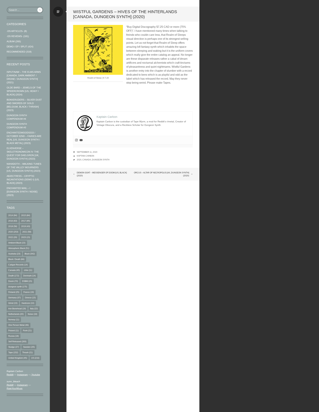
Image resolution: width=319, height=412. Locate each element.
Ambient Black (16, 243)
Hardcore (28, 303)
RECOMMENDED (16, 51)
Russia (13, 336)
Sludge (13, 347)
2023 (25, 237)
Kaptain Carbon (85, 156)
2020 (13, 232)
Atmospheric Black (18, 248)
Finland (13, 292)
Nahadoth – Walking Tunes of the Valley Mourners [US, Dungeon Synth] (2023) (24, 167)
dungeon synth (17, 287)
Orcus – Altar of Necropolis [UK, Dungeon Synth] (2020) (161, 174)
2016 (12, 221)
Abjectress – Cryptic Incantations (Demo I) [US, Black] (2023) (23, 179)
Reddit (10, 374)
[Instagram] (76, 140)
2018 (12, 226)
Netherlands (16, 314)
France (28, 292)
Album (11, 41)
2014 (12, 215)
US (35, 358)
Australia (14, 254)
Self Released (17, 341)
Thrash (27, 352)
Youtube (35, 374)
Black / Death (16, 259)
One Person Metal (18, 325)
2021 (26, 232)
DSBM (27, 281)
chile (28, 270)
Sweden (29, 347)
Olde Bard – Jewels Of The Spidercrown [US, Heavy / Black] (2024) (24, 91)
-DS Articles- (15, 31)
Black (30, 254)
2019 (25, 226)
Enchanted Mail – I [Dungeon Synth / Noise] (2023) (22, 191)
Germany (14, 297)
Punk (27, 330)
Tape (13, 352)
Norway (13, 319)
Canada (14, 270)
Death (13, 276)
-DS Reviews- (15, 36)
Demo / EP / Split (17, 46)
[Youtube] (81, 140)
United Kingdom (17, 358)
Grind (12, 303)
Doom (13, 281)
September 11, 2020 (87, 152)
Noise (32, 314)
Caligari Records (18, 265)
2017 (25, 221)
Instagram (22, 374)
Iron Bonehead (17, 308)
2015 (25, 215)
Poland (13, 330)
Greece (30, 297)
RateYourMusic (15, 388)
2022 (12, 237)
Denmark (29, 276)
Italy (34, 308)
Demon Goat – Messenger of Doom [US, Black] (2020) (102, 174)
